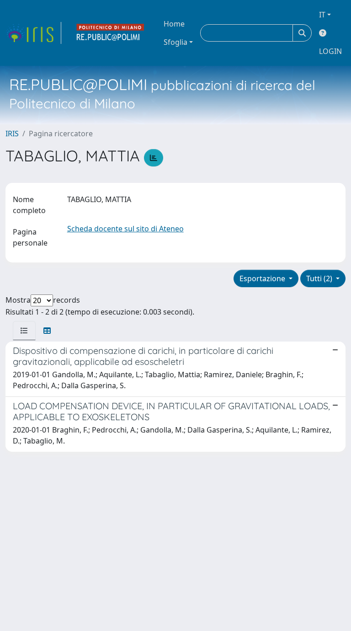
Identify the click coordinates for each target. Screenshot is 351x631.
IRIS (12, 133)
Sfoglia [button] (175, 42)
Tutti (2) (320, 278)
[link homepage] (33, 33)
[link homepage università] (111, 33)
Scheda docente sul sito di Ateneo (125, 229)
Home (174, 24)
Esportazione (263, 278)
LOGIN (330, 51)
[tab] (24, 330)
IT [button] (322, 15)
